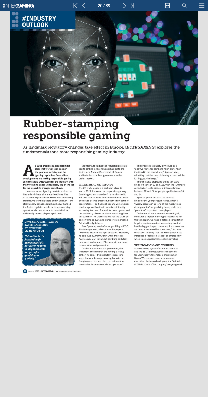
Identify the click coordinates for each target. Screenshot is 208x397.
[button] (26, 5)
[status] (104, 5)
